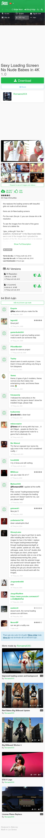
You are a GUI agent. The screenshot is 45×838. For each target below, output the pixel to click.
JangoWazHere (16, 593)
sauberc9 (14, 608)
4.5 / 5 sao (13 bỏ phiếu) (9, 198)
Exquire (13, 308)
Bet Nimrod (15, 443)
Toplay (13, 358)
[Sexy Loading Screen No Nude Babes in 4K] (22, 151)
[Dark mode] (38, 9)
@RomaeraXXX (16, 486)
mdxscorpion (16, 423)
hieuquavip (15, 395)
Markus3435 (15, 484)
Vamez (13, 375)
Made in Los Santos (9, 829)
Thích (21, 192)
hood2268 (14, 460)
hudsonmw (15, 411)
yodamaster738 (16, 520)
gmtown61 (14, 508)
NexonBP (14, 622)
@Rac (12, 311)
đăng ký (6, 637)
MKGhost (14, 472)
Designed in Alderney (9, 827)
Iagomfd (13, 320)
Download (24, 80)
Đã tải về (9, 192)
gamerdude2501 (17, 332)
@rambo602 (15, 414)
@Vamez (14, 426)
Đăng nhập (32, 635)
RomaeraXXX (20, 93)
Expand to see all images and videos (22, 185)
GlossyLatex (15, 532)
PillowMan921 (16, 346)
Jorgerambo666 (17, 581)
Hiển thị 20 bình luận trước (22, 303)
